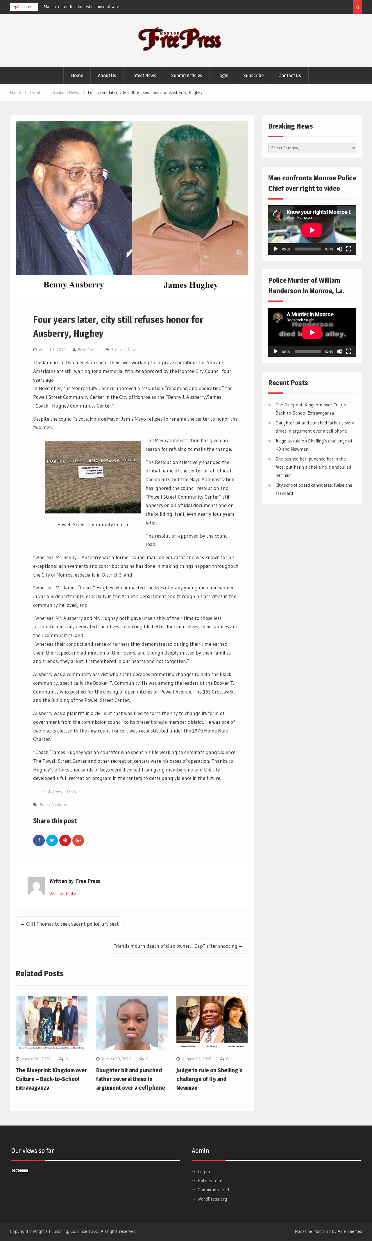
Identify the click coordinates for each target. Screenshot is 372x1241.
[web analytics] (20, 1171)
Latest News (143, 75)
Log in (204, 1171)
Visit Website (62, 893)
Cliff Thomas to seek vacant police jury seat (72, 924)
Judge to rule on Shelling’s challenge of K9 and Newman (209, 1079)
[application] (312, 230)
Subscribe (253, 75)
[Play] (276, 249)
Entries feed (210, 1180)
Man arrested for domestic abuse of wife (81, 6)
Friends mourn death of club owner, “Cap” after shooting (175, 946)
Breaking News (124, 349)
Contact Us (289, 75)
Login (222, 75)
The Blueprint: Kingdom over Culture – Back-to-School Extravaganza (51, 1079)
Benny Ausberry (53, 804)
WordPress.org (212, 1199)
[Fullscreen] (349, 249)
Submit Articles (186, 75)
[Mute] (339, 249)
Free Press (87, 349)
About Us (107, 75)
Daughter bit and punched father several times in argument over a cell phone (130, 1079)
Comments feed (213, 1189)
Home (77, 75)
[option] (96, 6)
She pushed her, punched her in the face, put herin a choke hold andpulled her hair (313, 467)
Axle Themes (350, 1231)
